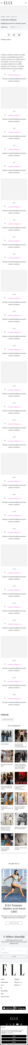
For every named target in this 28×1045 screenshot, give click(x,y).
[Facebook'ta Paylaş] (9, 35)
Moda (8, 16)
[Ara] (25, 2)
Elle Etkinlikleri (18, 985)
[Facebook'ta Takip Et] (7, 1024)
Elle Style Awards (19, 982)
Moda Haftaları (4, 991)
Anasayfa (3, 16)
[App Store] (8, 1008)
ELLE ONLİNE (12, 27)
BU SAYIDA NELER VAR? (14, 923)
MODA (2, 979)
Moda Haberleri (14, 16)
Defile (2, 993)
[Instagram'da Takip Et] (13, 1024)
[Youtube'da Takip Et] (17, 1024)
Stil (1, 988)
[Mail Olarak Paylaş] (19, 35)
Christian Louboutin (8, 719)
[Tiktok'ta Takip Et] (21, 1024)
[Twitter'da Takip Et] (10, 1024)
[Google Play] (20, 1008)
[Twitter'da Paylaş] (14, 35)
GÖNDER (14, 956)
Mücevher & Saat (5, 996)
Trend (2, 985)
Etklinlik (17, 979)
